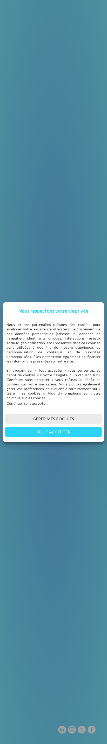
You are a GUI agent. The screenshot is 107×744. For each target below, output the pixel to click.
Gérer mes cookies (53, 418)
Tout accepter (53, 431)
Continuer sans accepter (26, 403)
